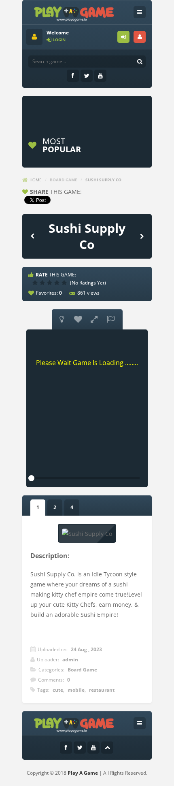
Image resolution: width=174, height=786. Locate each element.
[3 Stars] (50, 282)
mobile (76, 689)
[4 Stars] (58, 282)
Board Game (63, 180)
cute (58, 689)
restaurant (102, 689)
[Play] (119, 145)
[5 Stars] (65, 282)
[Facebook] (73, 76)
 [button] (110, 319)
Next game (142, 235)
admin (70, 659)
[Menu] (140, 12)
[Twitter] (87, 76)
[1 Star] (36, 282)
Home (36, 180)
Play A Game (83, 772)
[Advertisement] (100, 110)
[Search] (140, 61)
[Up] (107, 747)
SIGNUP (140, 37)
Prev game (32, 235)
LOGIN (123, 37)
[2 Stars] (43, 282)
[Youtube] (100, 76)
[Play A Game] (74, 12)
